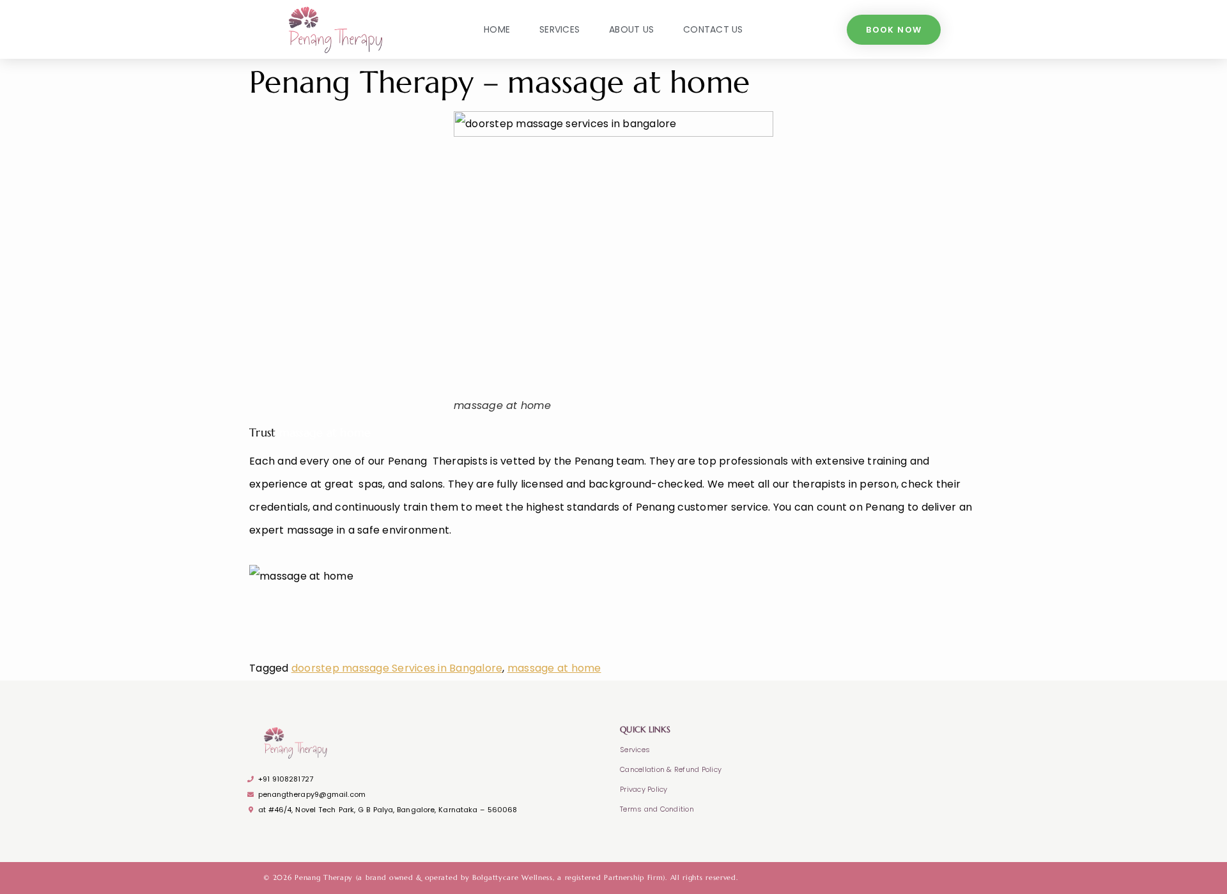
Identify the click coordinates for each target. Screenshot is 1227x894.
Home (497, 29)
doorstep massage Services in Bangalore (397, 668)
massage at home (554, 668)
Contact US (713, 29)
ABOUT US (631, 29)
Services (559, 29)
